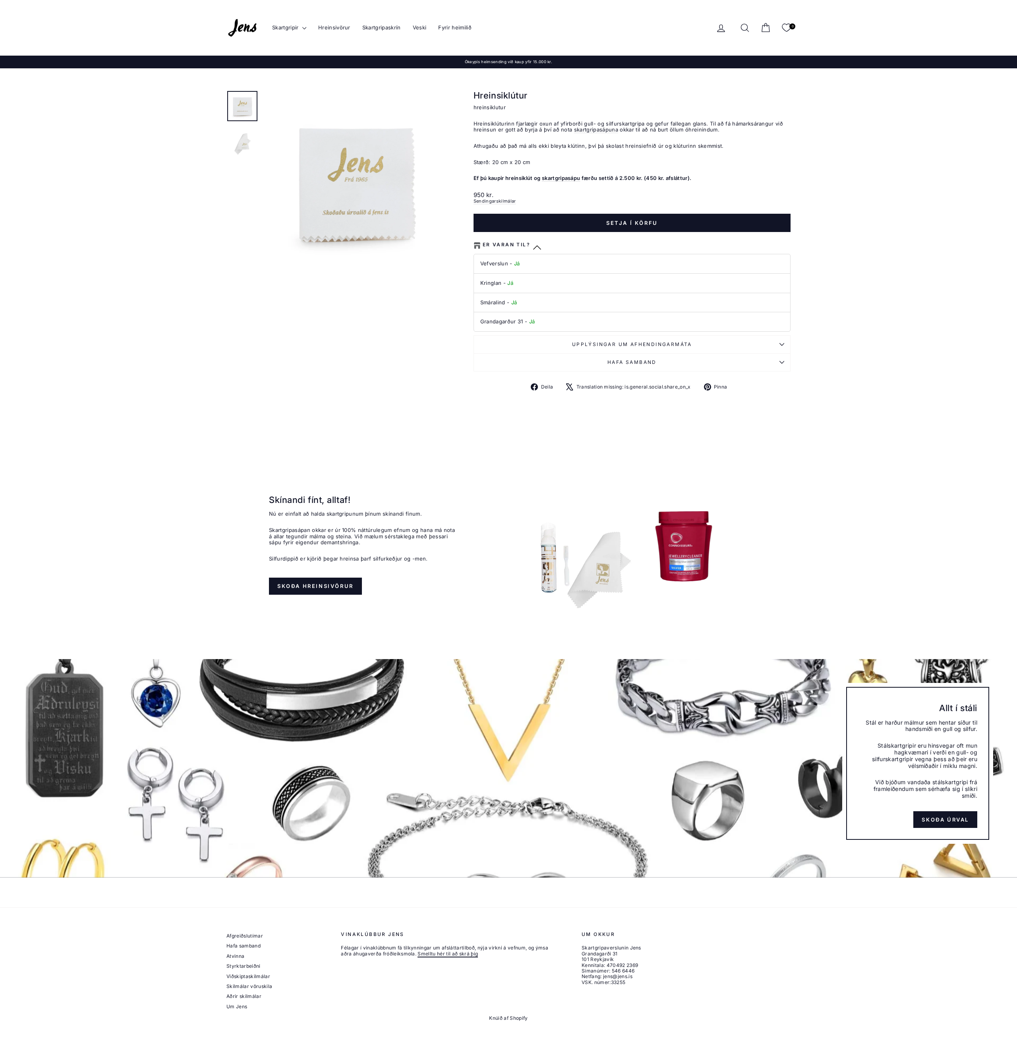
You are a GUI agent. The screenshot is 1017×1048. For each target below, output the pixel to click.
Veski (420, 27)
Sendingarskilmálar (495, 201)
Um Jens (236, 1006)
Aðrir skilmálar (243, 996)
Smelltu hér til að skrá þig (448, 954)
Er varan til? (506, 244)
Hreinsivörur (334, 27)
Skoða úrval (945, 819)
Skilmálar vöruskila (249, 986)
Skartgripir (286, 27)
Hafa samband (632, 362)
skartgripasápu (561, 178)
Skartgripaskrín (381, 27)
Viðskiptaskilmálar (248, 976)
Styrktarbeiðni (243, 966)
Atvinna (235, 956)
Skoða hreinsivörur (315, 586)
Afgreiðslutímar (244, 936)
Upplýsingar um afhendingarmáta (632, 344)
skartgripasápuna (596, 129)
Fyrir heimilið (455, 27)
